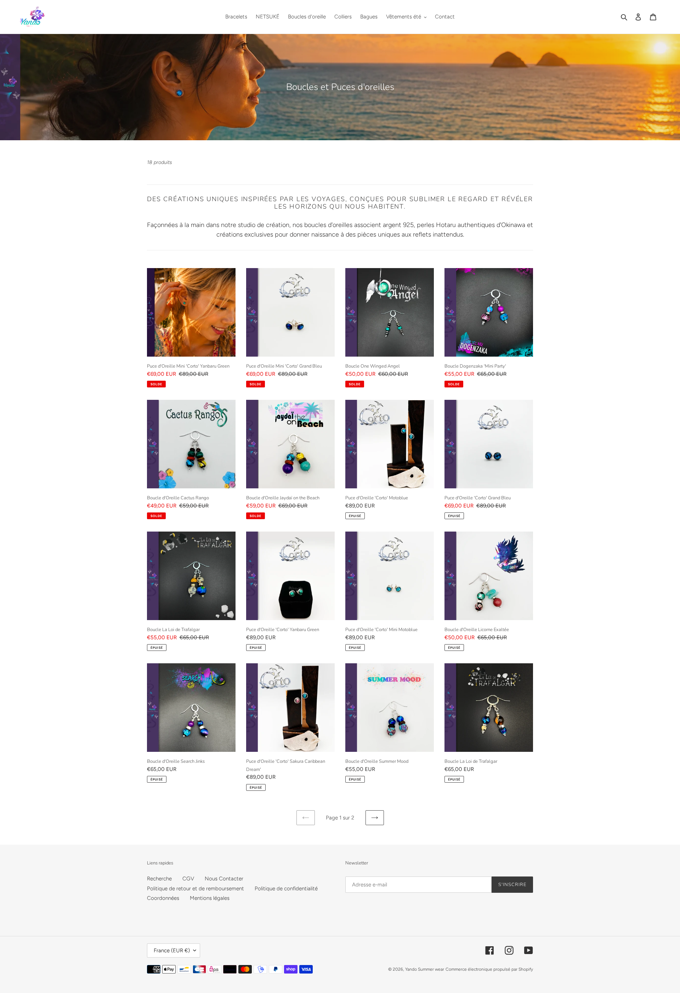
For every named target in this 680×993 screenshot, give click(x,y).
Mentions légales (210, 898)
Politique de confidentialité (286, 888)
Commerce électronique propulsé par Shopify (489, 969)
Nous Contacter (224, 878)
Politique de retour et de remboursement (195, 888)
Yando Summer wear (424, 969)
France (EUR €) (172, 950)
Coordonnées (163, 898)
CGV (188, 878)
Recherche (159, 878)
